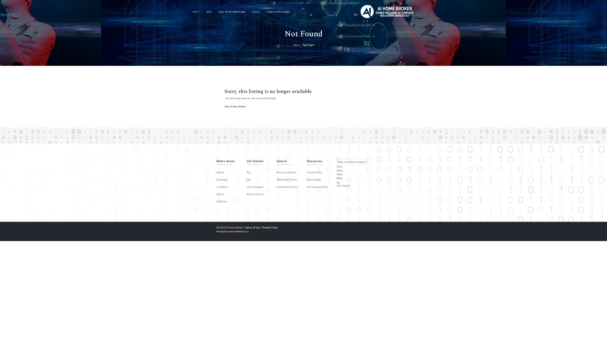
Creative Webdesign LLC (238, 231)
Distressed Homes (287, 186)
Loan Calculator (255, 186)
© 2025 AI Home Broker (230, 227)
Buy (249, 172)
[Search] (338, 182)
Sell (249, 179)
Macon (220, 194)
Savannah (222, 179)
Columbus (222, 186)
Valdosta (221, 201)
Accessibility (314, 179)
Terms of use (252, 227)
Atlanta (220, 172)
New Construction (286, 172)
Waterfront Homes (287, 179)
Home (296, 44)
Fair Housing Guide (317, 186)
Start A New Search (235, 106)
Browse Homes (255, 194)
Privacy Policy (314, 172)
